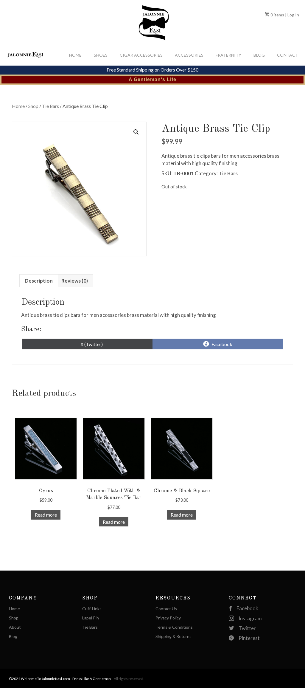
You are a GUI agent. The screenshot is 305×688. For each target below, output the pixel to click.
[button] (136, 132)
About (15, 627)
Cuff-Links (92, 609)
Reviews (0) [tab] (74, 281)
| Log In (291, 14)
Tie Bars (50, 106)
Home (75, 55)
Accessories (189, 55)
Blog (259, 55)
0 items (277, 14)
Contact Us (166, 609)
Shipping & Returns (173, 636)
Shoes (101, 55)
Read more (46, 514)
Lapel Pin (90, 618)
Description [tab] (39, 281)
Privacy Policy (168, 618)
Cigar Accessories (141, 55)
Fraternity (228, 55)
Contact (287, 55)
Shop (33, 106)
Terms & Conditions (174, 627)
